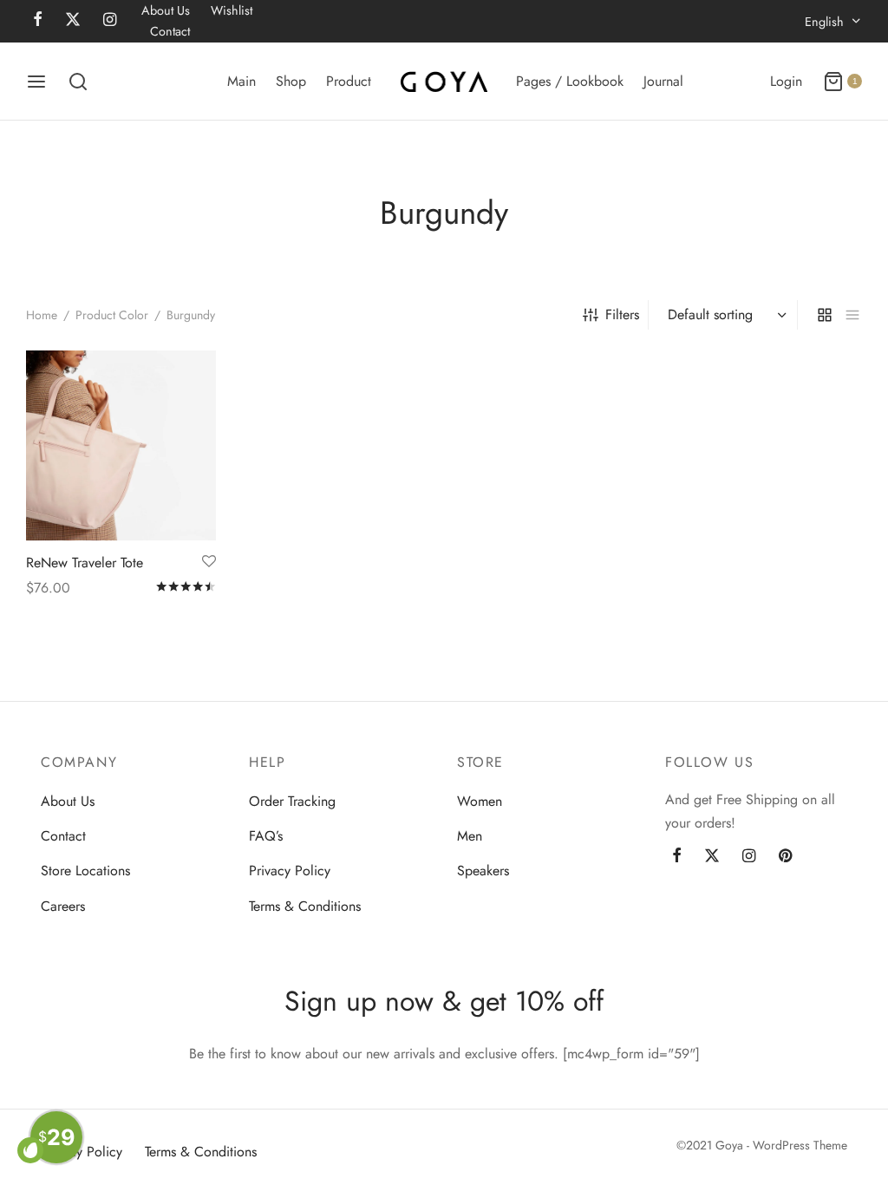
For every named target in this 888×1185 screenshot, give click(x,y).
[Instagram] (109, 21)
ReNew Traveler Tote (84, 562)
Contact (170, 31)
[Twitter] (712, 856)
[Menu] (36, 81)
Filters (622, 314)
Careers (63, 906)
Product (348, 81)
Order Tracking (292, 801)
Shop (291, 81)
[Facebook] (37, 21)
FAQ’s (266, 836)
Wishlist (231, 10)
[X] (73, 21)
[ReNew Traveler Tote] (121, 445)
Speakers (483, 871)
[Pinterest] (785, 856)
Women (479, 801)
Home (41, 315)
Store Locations (85, 871)
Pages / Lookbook (570, 81)
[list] (852, 315)
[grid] (824, 315)
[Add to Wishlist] (209, 561)
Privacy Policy (289, 871)
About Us (165, 10)
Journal (663, 81)
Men (469, 836)
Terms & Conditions (305, 906)
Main (241, 81)
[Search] (78, 81)
